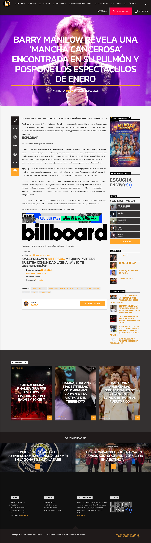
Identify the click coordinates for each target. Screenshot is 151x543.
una (48, 292)
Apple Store (41, 273)
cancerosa (42, 288)
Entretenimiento (18, 368)
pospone (26, 292)
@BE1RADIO (56, 258)
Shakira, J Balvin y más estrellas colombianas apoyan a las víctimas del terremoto (76, 392)
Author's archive (92, 303)
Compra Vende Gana (127, 263)
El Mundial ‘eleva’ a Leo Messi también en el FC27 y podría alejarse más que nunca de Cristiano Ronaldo (124, 330)
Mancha (88, 288)
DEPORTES (46, 3)
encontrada (53, 288)
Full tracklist (125, 241)
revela (42, 292)
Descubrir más (82, 516)
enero (62, 288)
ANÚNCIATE (131, 3)
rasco (70, 91)
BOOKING (117, 3)
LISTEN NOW (143, 11)
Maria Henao (16, 417)
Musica (75, 31)
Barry (34, 288)
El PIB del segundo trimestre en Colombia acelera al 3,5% (124, 341)
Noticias (21, 3)
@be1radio (39, 280)
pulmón (35, 292)
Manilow (96, 288)
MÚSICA (33, 3)
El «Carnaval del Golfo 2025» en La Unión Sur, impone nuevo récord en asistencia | (113, 455)
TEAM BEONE (102, 3)
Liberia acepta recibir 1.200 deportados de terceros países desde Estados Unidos (124, 299)
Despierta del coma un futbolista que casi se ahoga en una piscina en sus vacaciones (129, 309)
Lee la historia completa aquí (39, 255)
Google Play (30, 273)
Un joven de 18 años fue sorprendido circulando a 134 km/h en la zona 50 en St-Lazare (38, 455)
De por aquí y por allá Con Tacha (128, 272)
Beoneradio (24, 516)
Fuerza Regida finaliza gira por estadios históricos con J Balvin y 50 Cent (129, 319)
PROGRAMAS (60, 3)
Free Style (123, 255)
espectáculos (72, 288)
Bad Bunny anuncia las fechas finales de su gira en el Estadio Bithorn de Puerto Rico (119, 392)
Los (81, 288)
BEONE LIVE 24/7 (123, 11)
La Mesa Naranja (126, 279)
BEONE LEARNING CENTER (81, 3)
